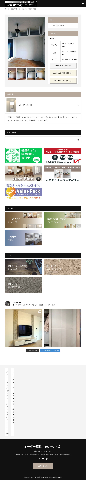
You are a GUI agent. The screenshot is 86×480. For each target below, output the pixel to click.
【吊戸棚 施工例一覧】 (63, 65)
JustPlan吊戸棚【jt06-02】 (63, 73)
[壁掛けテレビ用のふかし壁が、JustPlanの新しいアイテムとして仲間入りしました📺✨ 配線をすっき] (23, 328)
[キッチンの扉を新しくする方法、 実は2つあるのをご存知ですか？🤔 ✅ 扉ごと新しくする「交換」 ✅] (62, 328)
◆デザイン (53, 39)
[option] (26, 42)
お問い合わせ (43, 466)
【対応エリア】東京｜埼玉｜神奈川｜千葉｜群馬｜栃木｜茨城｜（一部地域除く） (43, 454)
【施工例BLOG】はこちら (63, 81)
